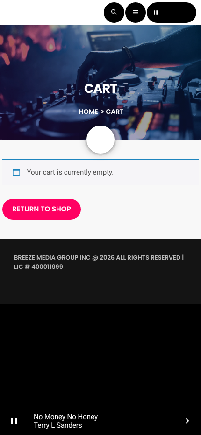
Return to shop (41, 209)
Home (88, 111)
